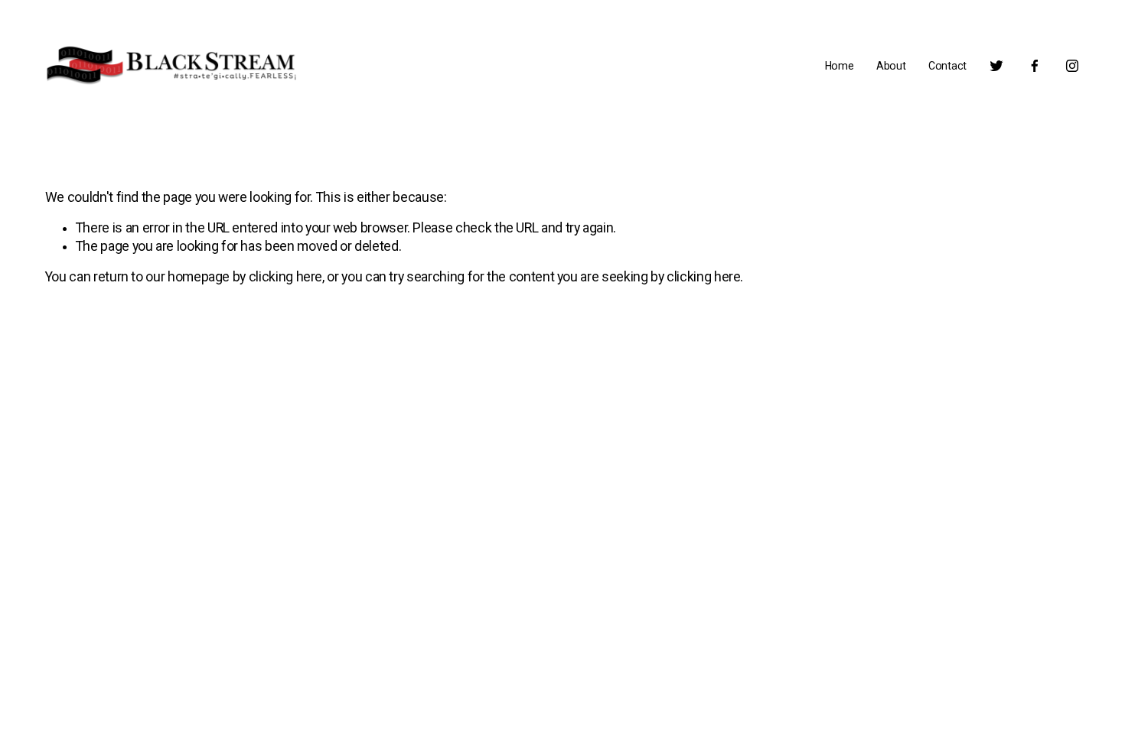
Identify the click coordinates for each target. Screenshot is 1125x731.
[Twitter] (996, 65)
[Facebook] (1034, 65)
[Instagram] (1072, 65)
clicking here (285, 276)
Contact (947, 66)
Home (839, 66)
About (891, 66)
